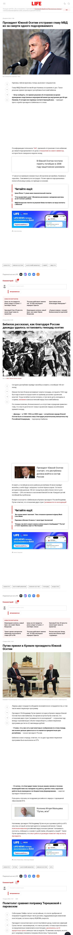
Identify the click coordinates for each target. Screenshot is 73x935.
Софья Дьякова (18, 231)
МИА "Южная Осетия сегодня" (14, 378)
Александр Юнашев (29, 859)
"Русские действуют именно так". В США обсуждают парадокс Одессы (36, 303)
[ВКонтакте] (34, 274)
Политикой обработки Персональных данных (48, 9)
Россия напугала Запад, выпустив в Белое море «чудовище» (57, 633)
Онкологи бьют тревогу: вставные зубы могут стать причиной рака (58, 932)
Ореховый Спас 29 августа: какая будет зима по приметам (13, 312)
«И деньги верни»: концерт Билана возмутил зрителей (58, 311)
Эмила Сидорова (18, 552)
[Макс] (25, 274)
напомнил (22, 399)
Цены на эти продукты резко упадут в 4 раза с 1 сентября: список (12, 303)
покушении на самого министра (52, 151)
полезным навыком (19, 828)
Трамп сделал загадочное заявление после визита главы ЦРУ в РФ (13, 633)
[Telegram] (29, 274)
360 (35, 148)
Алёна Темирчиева (18, 859)
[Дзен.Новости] (21, 274)
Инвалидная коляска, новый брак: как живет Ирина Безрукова (36, 312)
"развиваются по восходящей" (55, 502)
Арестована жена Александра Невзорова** (57, 302)
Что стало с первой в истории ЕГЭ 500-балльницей (34, 932)
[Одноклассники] (38, 274)
